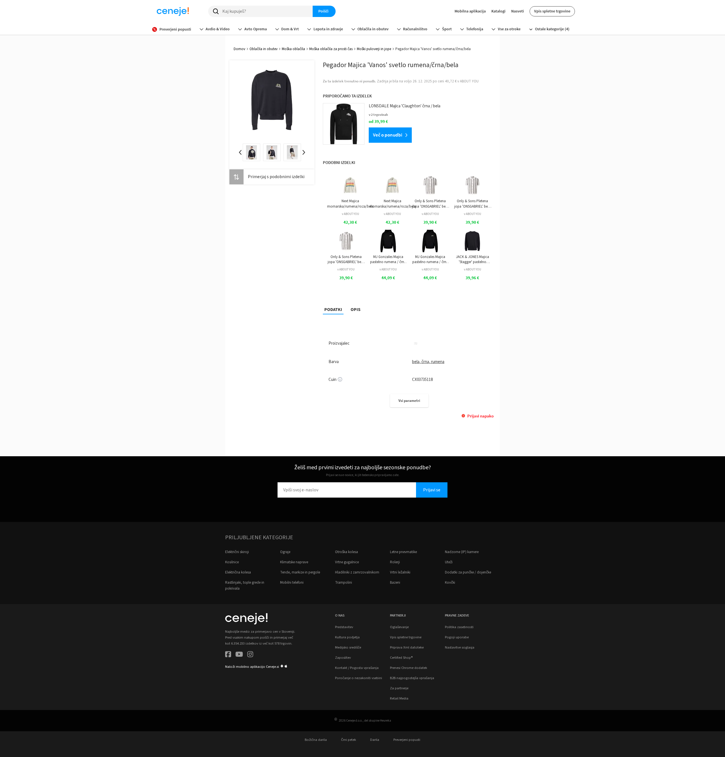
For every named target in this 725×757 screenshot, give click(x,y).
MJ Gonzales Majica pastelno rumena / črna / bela (388, 259)
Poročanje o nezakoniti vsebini (358, 678)
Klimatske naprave (294, 562)
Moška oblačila (293, 49)
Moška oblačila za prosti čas (331, 49)
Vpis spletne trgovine (552, 11)
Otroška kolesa (346, 552)
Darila (374, 739)
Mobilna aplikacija (470, 11)
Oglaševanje (399, 627)
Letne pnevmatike (403, 552)
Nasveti (517, 11)
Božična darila (316, 739)
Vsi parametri (409, 400)
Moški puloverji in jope (374, 49)
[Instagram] (250, 655)
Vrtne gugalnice (347, 562)
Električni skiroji (237, 552)
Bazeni (395, 582)
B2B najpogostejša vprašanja (412, 678)
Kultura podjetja (347, 637)
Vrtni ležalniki (400, 572)
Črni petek (348, 739)
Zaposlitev (343, 657)
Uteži (449, 562)
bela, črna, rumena (428, 362)
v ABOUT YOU (350, 214)
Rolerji (395, 562)
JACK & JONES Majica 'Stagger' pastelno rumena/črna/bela (472, 259)
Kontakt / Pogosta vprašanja (357, 667)
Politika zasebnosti (459, 627)
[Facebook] (228, 655)
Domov (239, 49)
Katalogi (498, 11)
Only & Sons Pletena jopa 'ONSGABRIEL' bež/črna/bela (430, 204)
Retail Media (399, 698)
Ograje (285, 552)
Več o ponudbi (387, 135)
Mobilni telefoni (292, 582)
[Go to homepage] (172, 11)
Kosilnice (232, 562)
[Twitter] (239, 655)
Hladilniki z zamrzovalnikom (357, 572)
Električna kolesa (238, 572)
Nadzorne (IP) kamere (462, 552)
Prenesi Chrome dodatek (408, 667)
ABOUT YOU (469, 81)
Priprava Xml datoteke (407, 647)
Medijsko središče (348, 647)
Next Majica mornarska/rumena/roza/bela (350, 204)
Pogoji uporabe (457, 637)
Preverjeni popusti (406, 739)
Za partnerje (399, 688)
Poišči (323, 11)
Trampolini (343, 582)
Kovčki (450, 582)
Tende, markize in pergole (300, 572)
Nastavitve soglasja (459, 647)
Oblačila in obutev (264, 49)
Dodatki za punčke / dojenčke (468, 572)
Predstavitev (344, 627)
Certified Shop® (401, 657)
